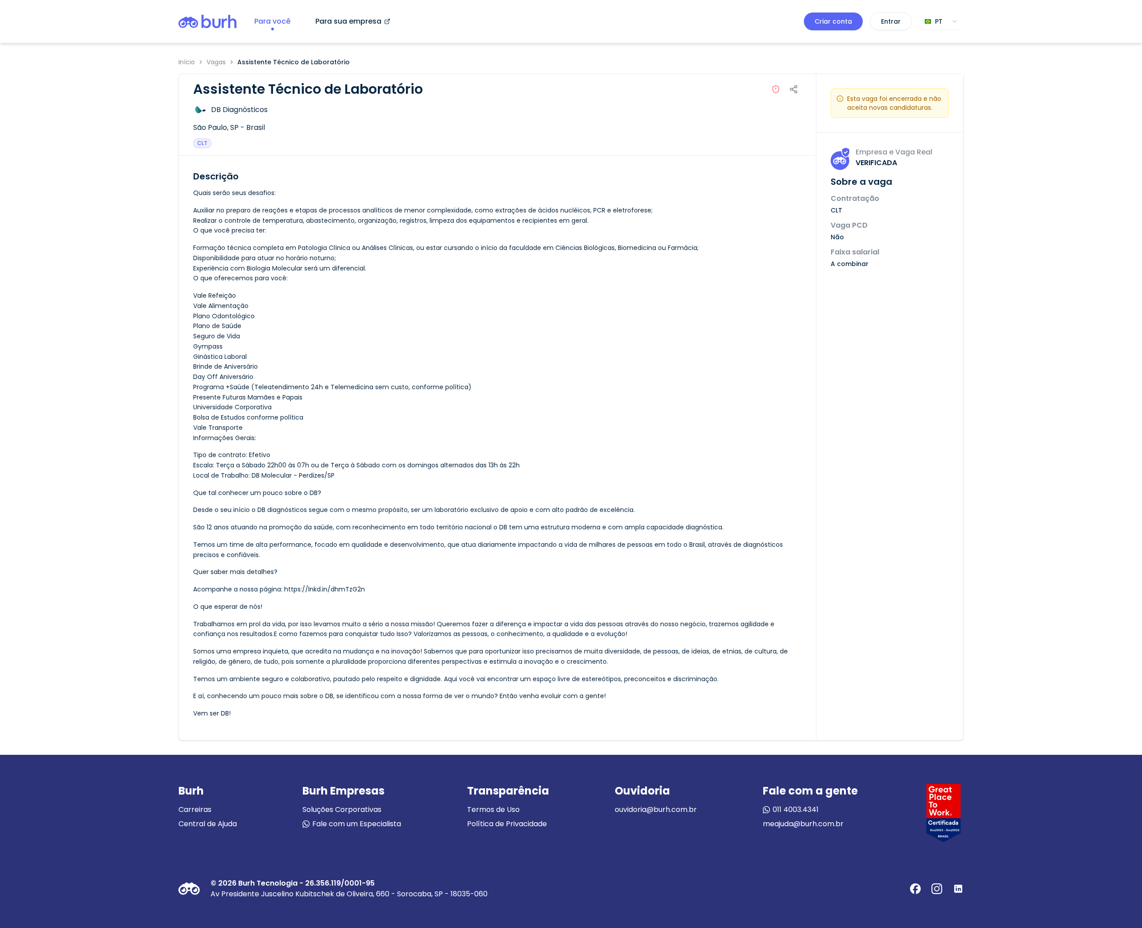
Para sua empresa (348, 21)
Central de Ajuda (207, 824)
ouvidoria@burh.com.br (656, 809)
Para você (272, 21)
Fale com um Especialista (356, 824)
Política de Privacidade (507, 824)
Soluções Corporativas (341, 809)
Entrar (891, 21)
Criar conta (833, 21)
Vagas (216, 62)
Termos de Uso (493, 809)
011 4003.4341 (796, 809)
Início (186, 62)
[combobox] (941, 21)
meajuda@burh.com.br (803, 824)
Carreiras (194, 809)
